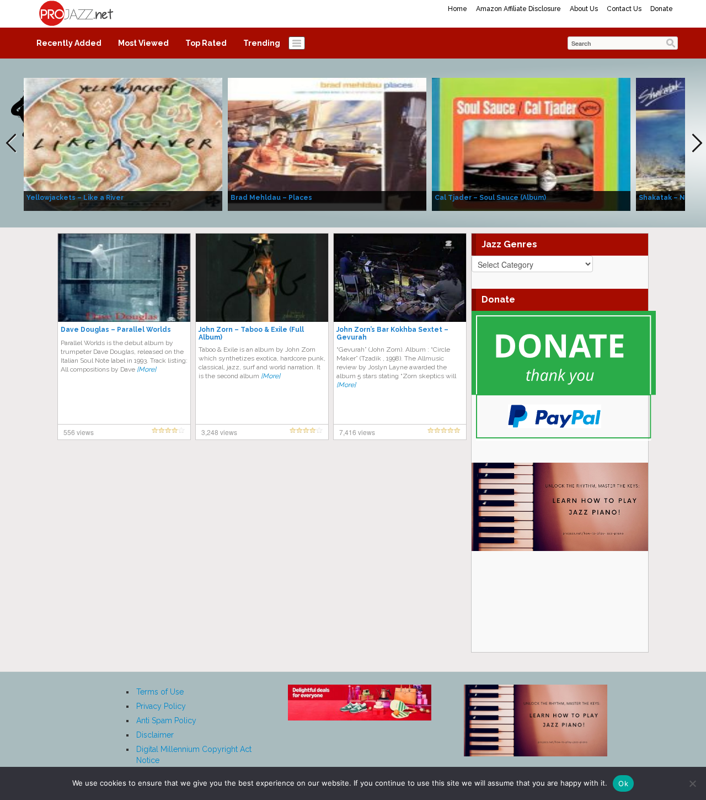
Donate (661, 9)
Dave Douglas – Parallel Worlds (116, 329)
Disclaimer (155, 734)
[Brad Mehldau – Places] (327, 143)
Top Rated (206, 43)
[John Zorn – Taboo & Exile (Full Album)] (262, 277)
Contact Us (624, 9)
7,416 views (357, 432)
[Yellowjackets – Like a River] (123, 143)
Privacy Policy (161, 706)
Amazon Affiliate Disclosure (518, 9)
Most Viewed (143, 43)
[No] (692, 783)
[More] (146, 369)
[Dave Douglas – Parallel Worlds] (124, 277)
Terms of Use (160, 691)
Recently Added (68, 43)
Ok (623, 783)
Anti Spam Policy (166, 720)
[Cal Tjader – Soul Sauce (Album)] (531, 143)
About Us (584, 9)
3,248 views (219, 432)
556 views (78, 432)
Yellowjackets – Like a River (75, 198)
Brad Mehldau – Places (271, 198)
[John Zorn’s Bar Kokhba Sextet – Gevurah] (400, 277)
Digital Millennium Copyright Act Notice (194, 755)
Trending (261, 43)
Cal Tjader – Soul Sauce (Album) (490, 198)
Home (457, 9)
